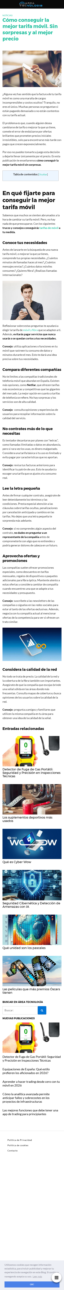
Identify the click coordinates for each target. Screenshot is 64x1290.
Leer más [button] (37, 1276)
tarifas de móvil (48, 228)
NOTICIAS (7, 15)
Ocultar (43, 174)
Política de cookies (17, 1145)
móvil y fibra (30, 330)
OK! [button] (32, 1284)
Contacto (12, 1150)
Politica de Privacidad (19, 1140)
